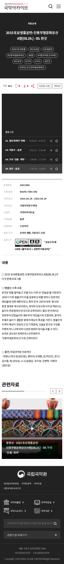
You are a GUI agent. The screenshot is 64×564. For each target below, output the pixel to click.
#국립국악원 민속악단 (47, 55)
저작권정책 (26, 483)
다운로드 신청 (44, 86)
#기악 (28, 61)
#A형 (31, 55)
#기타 (37, 61)
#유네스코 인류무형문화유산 (32, 67)
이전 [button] (53, 391)
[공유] (33, 86)
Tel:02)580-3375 (22, 552)
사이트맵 (37, 483)
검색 (54, 523)
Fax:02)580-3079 (41, 552)
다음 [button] (59, 391)
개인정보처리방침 (11, 483)
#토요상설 (34, 49)
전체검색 (50, 6)
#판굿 (47, 61)
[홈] (16, 2)
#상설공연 (47, 49)
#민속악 (17, 61)
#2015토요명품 (18, 49)
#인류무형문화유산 (16, 55)
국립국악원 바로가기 (12, 488)
